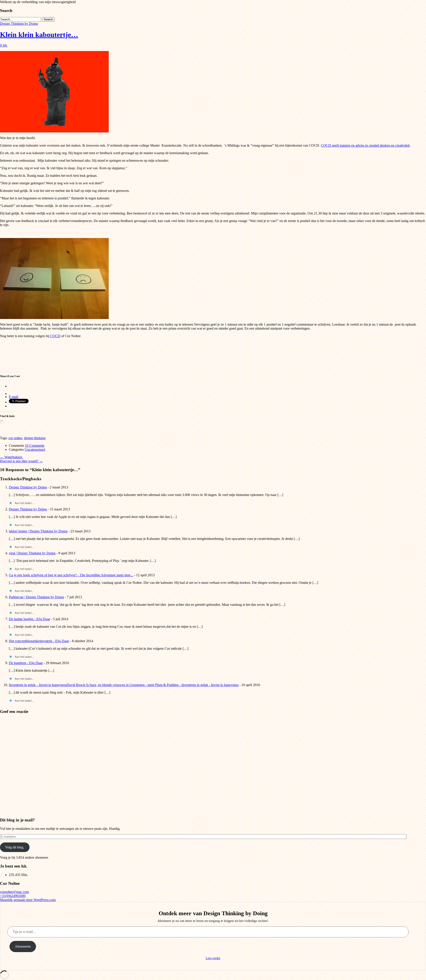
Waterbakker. (11, 457)
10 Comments (34, 445)
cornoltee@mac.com (14, 892)
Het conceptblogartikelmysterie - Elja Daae (39, 641)
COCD (55, 336)
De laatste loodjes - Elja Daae (29, 619)
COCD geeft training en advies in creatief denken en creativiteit (365, 145)
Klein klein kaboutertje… (39, 35)
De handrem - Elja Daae (26, 663)
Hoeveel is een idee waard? (21, 461)
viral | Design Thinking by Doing (32, 553)
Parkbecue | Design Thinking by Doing (36, 597)
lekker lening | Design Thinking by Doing (38, 531)
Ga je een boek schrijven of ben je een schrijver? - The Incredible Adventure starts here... (71, 575)
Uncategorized (35, 449)
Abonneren (23, 946)
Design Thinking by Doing (19, 24)
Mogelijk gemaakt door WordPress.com (27, 900)
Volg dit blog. (14, 847)
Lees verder (213, 958)
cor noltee (15, 438)
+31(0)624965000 (13, 896)
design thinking (34, 438)
